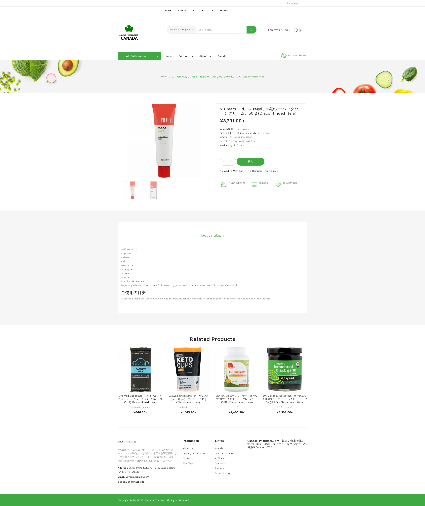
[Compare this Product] (150, 388)
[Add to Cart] (130, 388)
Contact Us (189, 458)
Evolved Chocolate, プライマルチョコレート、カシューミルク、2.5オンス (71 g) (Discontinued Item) (140, 399)
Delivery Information (194, 453)
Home (163, 76)
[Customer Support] (294, 58)
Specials (220, 463)
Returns (219, 468)
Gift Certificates (224, 453)
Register (274, 30)
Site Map (188, 463)
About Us (188, 448)
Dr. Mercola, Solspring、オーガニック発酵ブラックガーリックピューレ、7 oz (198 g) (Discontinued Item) (284, 399)
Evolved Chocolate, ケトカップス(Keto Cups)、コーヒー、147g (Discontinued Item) (188, 399)
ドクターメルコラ (285, 407)
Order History (222, 473)
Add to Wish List (233, 171)
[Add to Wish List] (143, 388)
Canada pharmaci (155, 500)
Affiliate (219, 458)
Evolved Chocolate (140, 407)
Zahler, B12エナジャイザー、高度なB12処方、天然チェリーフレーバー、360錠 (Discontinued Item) (236, 399)
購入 (250, 161)
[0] (296, 30)
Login (286, 30)
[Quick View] (137, 388)
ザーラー (236, 407)
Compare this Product (265, 171)
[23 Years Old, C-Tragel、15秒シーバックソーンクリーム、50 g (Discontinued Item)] (132, 190)
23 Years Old (245, 129)
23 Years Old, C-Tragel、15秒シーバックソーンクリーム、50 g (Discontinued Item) (218, 76)
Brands (219, 448)
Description (212, 235)
